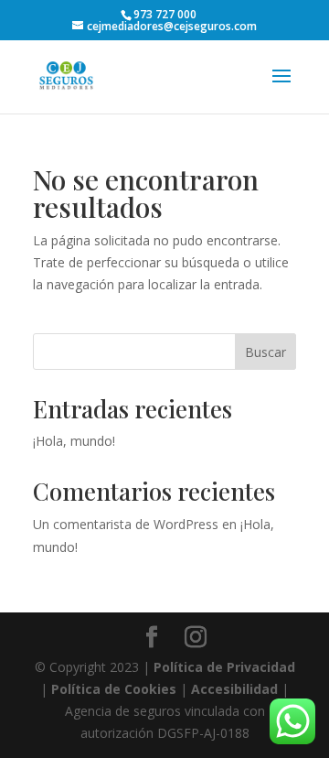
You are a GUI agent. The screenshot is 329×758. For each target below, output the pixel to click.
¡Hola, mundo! (74, 440)
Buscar (265, 352)
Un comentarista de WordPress (125, 524)
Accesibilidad (234, 689)
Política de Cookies (113, 689)
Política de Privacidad (224, 667)
